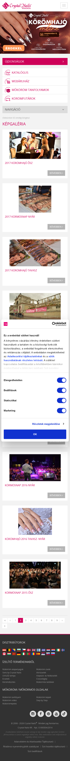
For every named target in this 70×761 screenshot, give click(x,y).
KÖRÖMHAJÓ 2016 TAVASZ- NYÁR (25, 539)
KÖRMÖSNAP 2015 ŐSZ (19, 592)
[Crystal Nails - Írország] (58, 650)
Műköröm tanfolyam (11, 697)
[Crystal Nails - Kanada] (4, 654)
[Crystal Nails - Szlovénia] (53, 654)
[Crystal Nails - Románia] (33, 654)
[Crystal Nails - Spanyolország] (38, 654)
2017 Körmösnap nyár (20, 216)
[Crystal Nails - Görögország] (43, 650)
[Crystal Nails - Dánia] (28, 650)
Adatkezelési (15, 356)
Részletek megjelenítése (46, 423)
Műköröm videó (9, 700)
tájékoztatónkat (32, 356)
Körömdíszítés (8, 682)
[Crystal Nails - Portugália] (28, 654)
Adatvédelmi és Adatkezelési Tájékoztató (33, 741)
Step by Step (42, 700)
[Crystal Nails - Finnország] (38, 650)
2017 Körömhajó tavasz (21, 270)
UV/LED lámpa (8, 675)
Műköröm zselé (43, 669)
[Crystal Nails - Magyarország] (9, 654)
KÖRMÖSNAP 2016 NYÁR (20, 485)
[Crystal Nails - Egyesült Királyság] (33, 650)
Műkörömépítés (9, 703)
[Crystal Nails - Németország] (19, 654)
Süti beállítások (35, 751)
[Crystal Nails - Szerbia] (43, 654)
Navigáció (12, 109)
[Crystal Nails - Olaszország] (23, 654)
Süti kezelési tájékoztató (53, 746)
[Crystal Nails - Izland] (63, 650)
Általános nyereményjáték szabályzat (21, 746)
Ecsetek (5, 678)
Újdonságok (14, 61)
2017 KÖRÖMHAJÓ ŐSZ (19, 163)
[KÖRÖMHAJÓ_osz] (35, 32)
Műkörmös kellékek (45, 682)
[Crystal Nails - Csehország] (24, 650)
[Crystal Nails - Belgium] (9, 650)
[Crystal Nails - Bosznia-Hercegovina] (14, 650)
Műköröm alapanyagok (12, 669)
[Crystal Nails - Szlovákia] (48, 654)
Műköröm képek (43, 697)
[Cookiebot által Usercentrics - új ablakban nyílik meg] (52, 324)
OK (35, 434)
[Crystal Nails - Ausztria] (4, 650)
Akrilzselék (41, 672)
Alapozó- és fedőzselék (46, 675)
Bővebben (56, 173)
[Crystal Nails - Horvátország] (53, 650)
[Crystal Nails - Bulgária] (19, 650)
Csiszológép (41, 678)
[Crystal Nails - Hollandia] (48, 650)
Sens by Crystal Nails (11, 672)
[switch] (61, 390)
